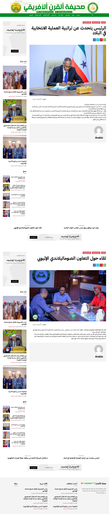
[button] (92, 15)
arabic (44, 99)
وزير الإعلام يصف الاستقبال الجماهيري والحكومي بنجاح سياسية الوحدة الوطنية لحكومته (15, 127)
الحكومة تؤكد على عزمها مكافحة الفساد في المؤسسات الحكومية (18, 212)
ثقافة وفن (67, 15)
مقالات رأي (60, 15)
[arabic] (41, 99)
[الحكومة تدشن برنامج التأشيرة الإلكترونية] (14, 147)
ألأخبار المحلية (38, 15)
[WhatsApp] (104, 39)
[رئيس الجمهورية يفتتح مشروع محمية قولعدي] (14, 77)
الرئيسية (31, 15)
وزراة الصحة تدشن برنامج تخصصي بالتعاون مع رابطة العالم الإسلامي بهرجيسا (17, 204)
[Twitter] (97, 39)
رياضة (73, 15)
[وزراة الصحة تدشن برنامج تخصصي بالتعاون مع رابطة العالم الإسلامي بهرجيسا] (6, 204)
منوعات (78, 15)
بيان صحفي (53, 15)
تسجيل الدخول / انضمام (19, 1)
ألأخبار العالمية (46, 15)
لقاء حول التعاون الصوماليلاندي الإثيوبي (28, 228)
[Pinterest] (101, 39)
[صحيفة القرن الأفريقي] (54, 7)
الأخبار (103, 22)
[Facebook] (94, 39)
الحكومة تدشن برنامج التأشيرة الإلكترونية (17, 162)
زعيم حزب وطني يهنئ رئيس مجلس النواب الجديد (81, 228)
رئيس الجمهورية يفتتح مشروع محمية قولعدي (15, 93)
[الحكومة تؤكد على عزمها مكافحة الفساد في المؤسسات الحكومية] (6, 213)
